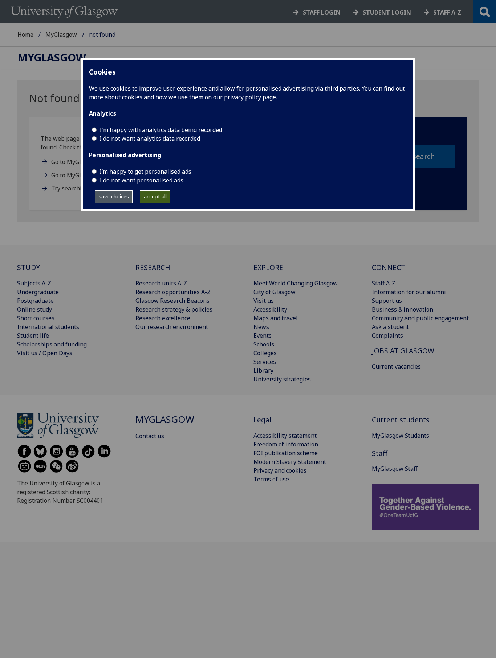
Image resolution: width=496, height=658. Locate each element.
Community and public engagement (420, 318)
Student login (387, 12)
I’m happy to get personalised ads (145, 172)
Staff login (322, 12)
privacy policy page (250, 97)
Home (25, 35)
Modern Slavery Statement (289, 462)
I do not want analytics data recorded (149, 139)
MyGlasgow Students (400, 436)
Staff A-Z (383, 283)
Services (264, 362)
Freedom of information (285, 444)
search (423, 156)
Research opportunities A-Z (173, 292)
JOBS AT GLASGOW (403, 351)
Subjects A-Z (34, 283)
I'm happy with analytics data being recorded (160, 130)
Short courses (35, 318)
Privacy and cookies (279, 470)
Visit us (263, 301)
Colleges (265, 353)
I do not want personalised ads (141, 180)
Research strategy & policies (173, 309)
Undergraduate (38, 292)
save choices (114, 196)
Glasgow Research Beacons (172, 301)
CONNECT (388, 267)
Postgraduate (35, 301)
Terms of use (271, 479)
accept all (155, 196)
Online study (34, 309)
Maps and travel (275, 318)
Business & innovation (402, 309)
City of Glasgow (274, 292)
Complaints (387, 336)
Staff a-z (447, 12)
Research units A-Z (161, 283)
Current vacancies (396, 366)
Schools (263, 344)
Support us (387, 301)
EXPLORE (268, 267)
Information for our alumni (409, 292)
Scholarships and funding (52, 344)
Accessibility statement (285, 436)
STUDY (28, 267)
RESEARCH (152, 267)
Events (262, 336)
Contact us (149, 436)
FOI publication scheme (285, 453)
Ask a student (390, 327)
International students (48, 327)
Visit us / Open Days (44, 353)
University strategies (282, 379)
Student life (33, 336)
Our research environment (171, 327)
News (261, 327)
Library (263, 370)
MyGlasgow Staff (395, 469)
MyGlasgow (61, 35)
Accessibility (270, 309)
